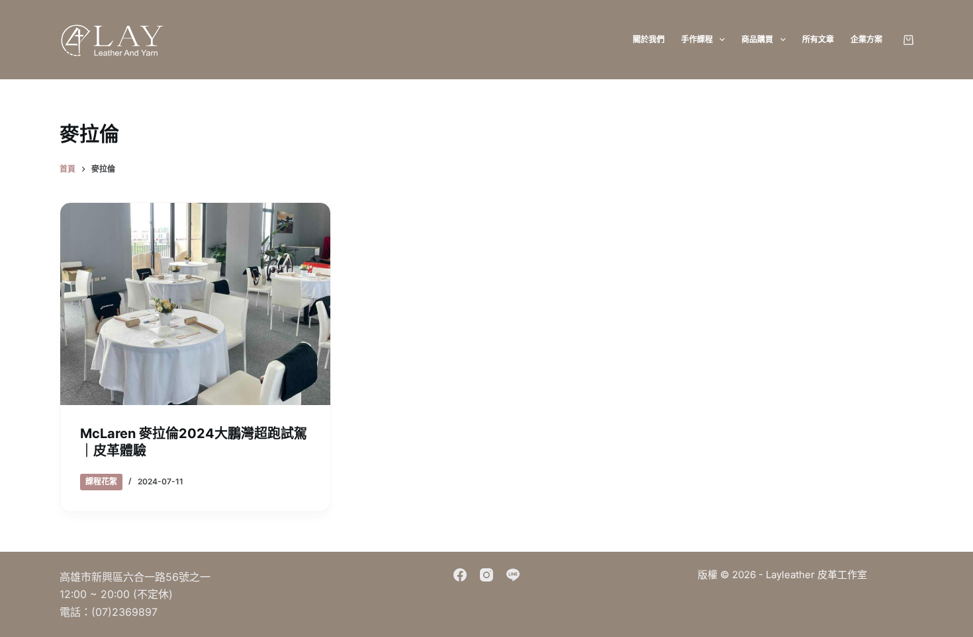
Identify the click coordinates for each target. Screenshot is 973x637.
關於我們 (649, 39)
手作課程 (697, 39)
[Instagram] (486, 574)
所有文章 (818, 39)
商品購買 (757, 39)
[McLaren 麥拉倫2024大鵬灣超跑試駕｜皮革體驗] (195, 304)
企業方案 (866, 39)
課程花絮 (101, 481)
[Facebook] (460, 574)
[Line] (513, 574)
